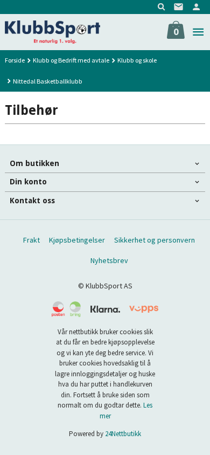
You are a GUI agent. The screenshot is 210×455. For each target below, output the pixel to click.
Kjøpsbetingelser (77, 240)
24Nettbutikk (123, 433)
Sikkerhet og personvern (154, 240)
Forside (15, 60)
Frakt (31, 240)
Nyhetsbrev (109, 260)
